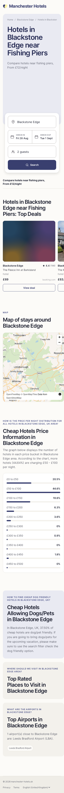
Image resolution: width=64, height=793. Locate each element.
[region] (33, 367)
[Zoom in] (59, 337)
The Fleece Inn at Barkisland (19, 269)
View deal (29, 287)
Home (10, 19)
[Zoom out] (59, 342)
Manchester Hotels (27, 6)
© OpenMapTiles (29, 394)
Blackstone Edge (25, 19)
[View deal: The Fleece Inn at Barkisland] (29, 241)
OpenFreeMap (13, 394)
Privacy (6, 787)
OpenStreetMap (14, 397)
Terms (16, 787)
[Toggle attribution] (60, 394)
